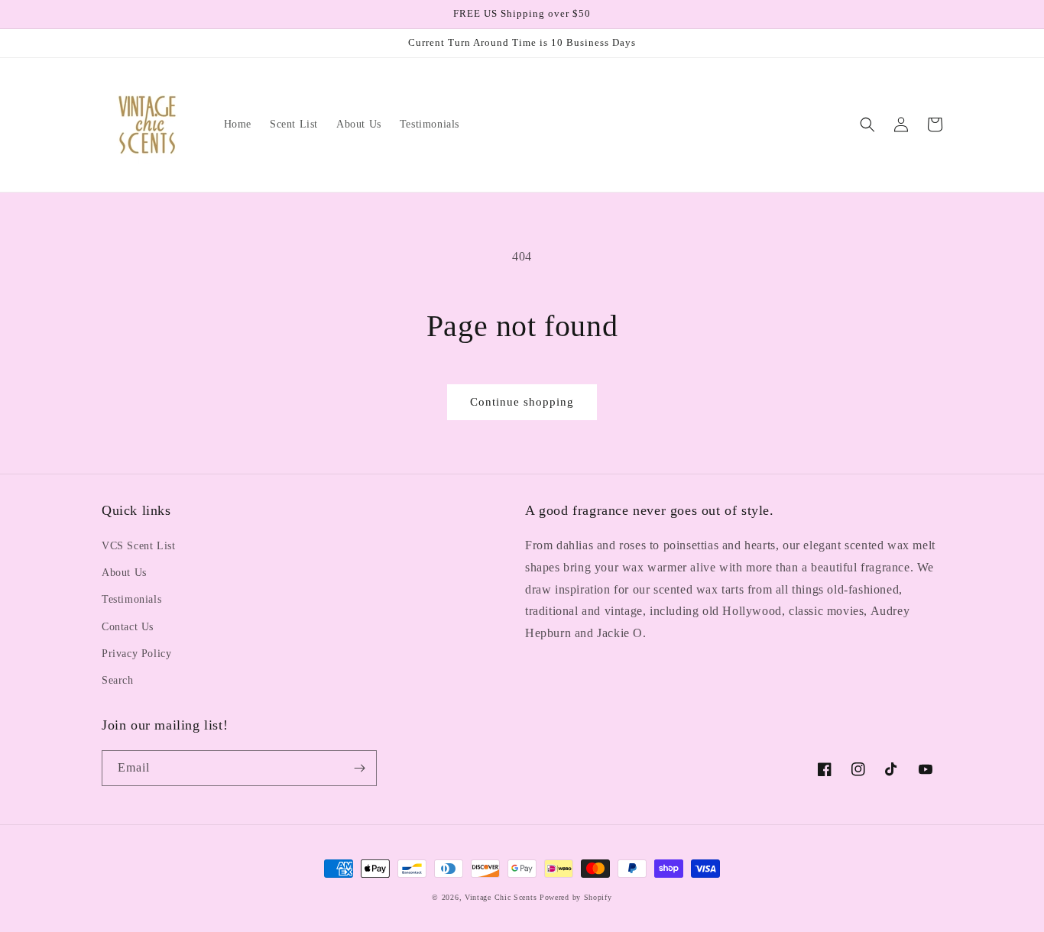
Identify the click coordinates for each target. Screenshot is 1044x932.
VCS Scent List (138, 546)
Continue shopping (522, 402)
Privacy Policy (136, 653)
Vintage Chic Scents (501, 897)
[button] (867, 124)
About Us (124, 572)
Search (118, 680)
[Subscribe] (359, 768)
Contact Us (128, 627)
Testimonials (131, 599)
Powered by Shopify (576, 897)
